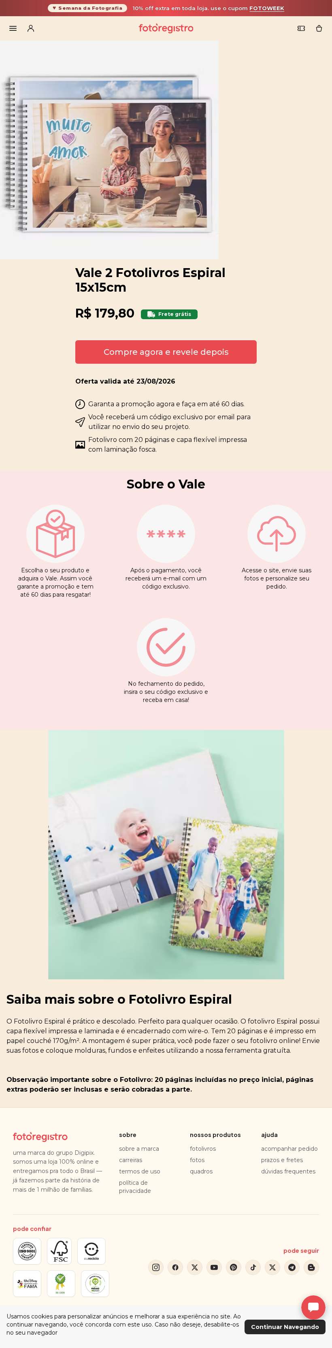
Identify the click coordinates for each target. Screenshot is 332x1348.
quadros (201, 1171)
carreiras (130, 1160)
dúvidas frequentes (288, 1171)
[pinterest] (233, 1267)
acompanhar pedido (289, 1148)
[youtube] (214, 1267)
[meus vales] (301, 28)
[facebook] (175, 1267)
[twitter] (194, 1267)
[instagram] (156, 1267)
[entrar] (31, 28)
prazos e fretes (282, 1160)
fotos (197, 1160)
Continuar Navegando (285, 1327)
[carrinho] (319, 28)
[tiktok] (253, 1267)
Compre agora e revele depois (166, 352)
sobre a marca (139, 1148)
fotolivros (203, 1148)
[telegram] (292, 1267)
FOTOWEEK (266, 8)
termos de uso (139, 1171)
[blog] (311, 1267)
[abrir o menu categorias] (13, 28)
